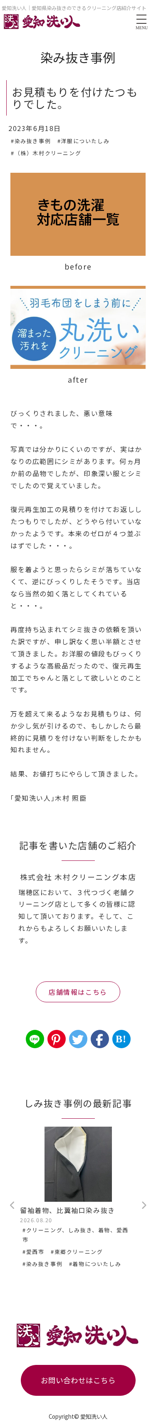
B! (121, 1039)
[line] (35, 1039)
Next (143, 1205)
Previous (12, 1205)
